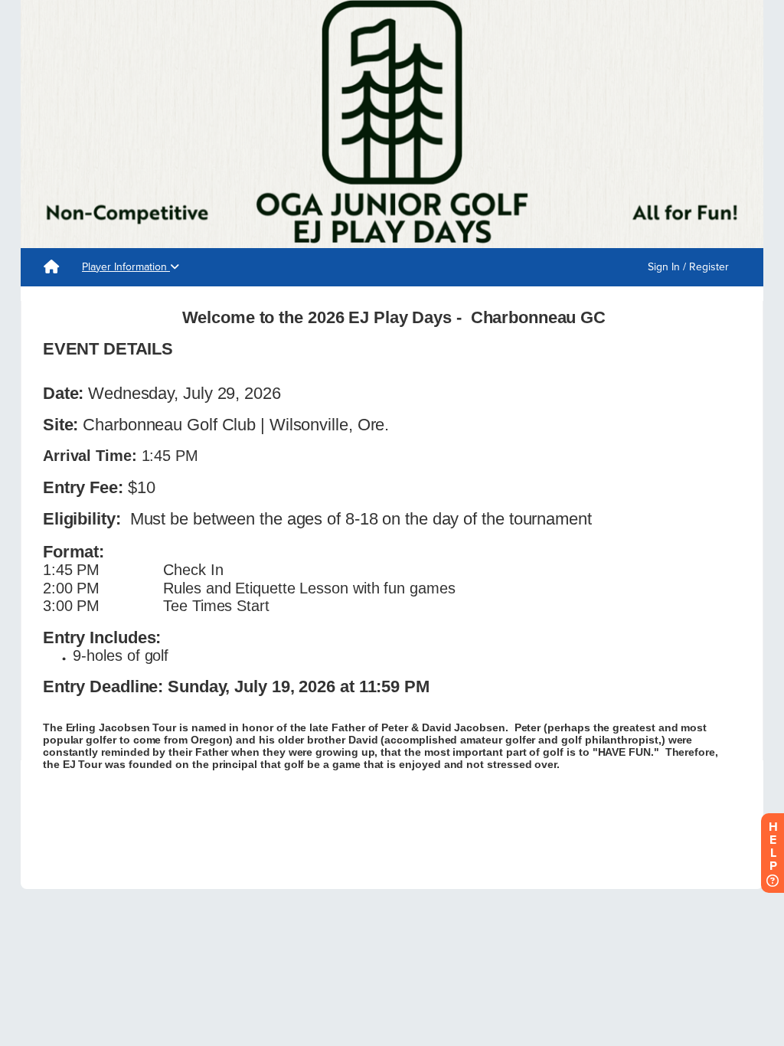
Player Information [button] (126, 266)
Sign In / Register (688, 266)
